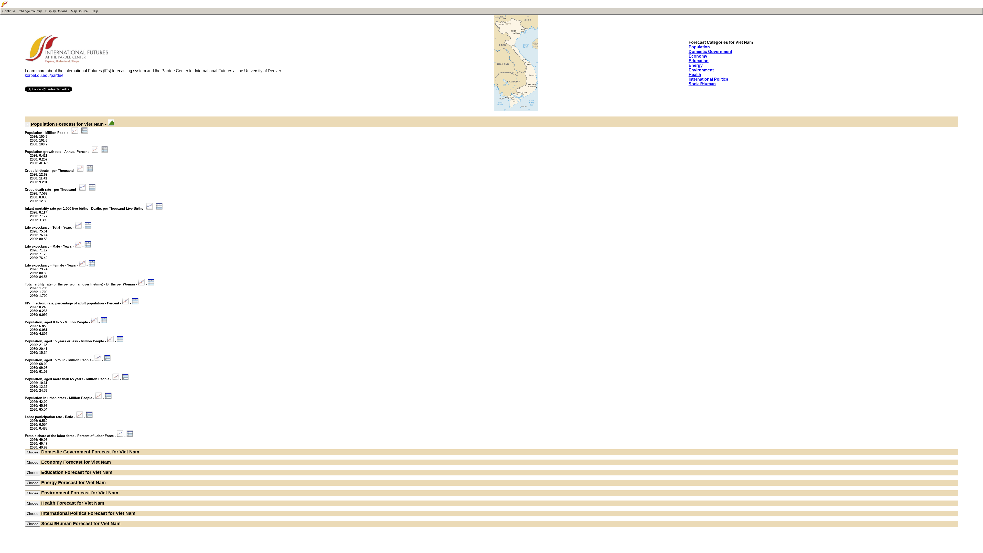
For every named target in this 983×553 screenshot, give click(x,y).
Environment (701, 70)
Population (699, 47)
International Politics (708, 79)
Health (695, 74)
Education (699, 61)
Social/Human (702, 84)
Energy (696, 65)
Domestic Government (710, 51)
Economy (698, 56)
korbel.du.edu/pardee (44, 75)
